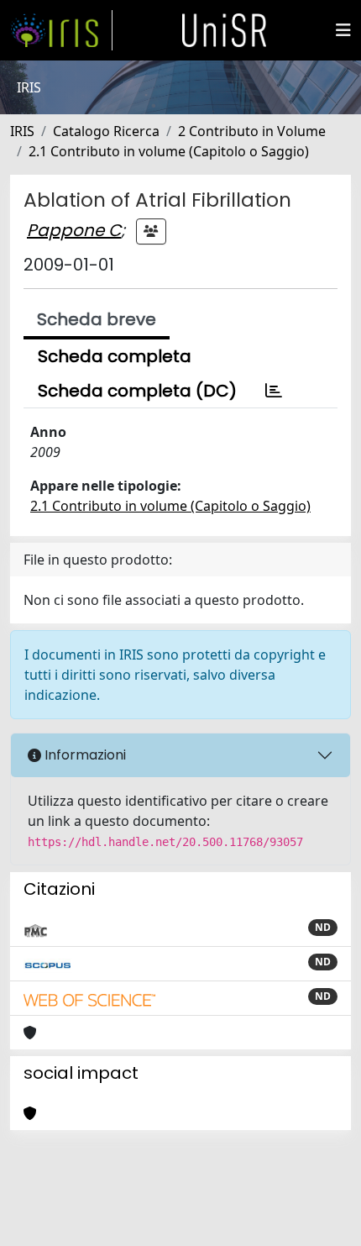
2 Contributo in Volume (252, 131)
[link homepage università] (224, 30)
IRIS (22, 131)
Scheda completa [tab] (114, 356)
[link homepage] (61, 30)
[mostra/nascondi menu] (343, 30)
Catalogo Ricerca (106, 131)
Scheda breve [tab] (96, 319)
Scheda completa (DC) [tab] (137, 390)
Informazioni (83, 755)
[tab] (273, 390)
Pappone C (74, 230)
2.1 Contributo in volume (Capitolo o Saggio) (169, 151)
